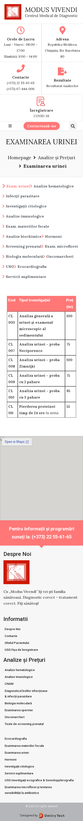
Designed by (29, 815)
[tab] (16, 184)
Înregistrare (41, 110)
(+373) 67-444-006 (21, 89)
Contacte (20, 77)
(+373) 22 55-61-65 (21, 83)
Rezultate (62, 80)
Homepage (19, 157)
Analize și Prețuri (56, 157)
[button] (42, 126)
